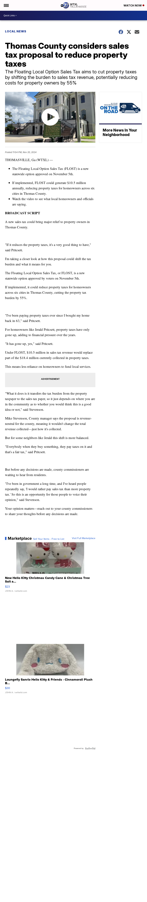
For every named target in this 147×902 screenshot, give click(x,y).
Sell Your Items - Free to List (48, 539)
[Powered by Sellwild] (90, 748)
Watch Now (133, 5)
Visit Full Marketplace (83, 538)
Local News (15, 31)
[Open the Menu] (6, 5)
